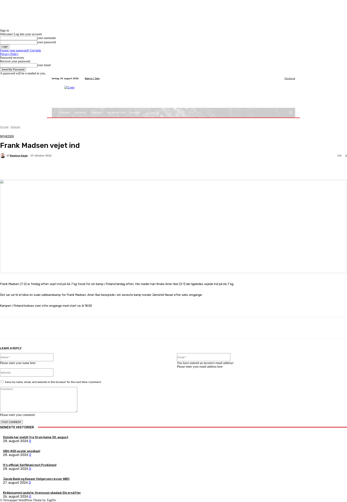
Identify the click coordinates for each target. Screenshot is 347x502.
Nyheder (15, 127)
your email (44, 65)
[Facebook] (281, 78)
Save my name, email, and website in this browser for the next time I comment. (53, 382)
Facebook (290, 78)
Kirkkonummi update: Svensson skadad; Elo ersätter (42, 493)
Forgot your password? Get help (20, 50)
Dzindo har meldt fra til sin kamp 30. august (35, 437)
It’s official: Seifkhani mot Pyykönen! (29, 465)
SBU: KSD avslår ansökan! (21, 451)
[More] (94, 169)
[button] (290, 112)
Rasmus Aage (19, 155)
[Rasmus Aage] (3, 155)
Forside (4, 127)
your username (46, 38)
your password (46, 42)
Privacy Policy (9, 54)
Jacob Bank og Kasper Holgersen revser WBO (36, 479)
